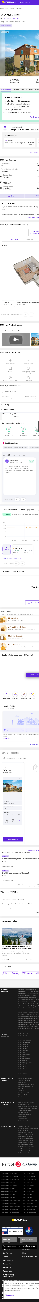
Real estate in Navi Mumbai (10, 1207)
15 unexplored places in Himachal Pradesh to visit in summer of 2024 (17, 947)
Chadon (12, 8)
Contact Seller (13, 839)
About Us (6, 1250)
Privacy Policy (8, 1264)
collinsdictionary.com (29, 1257)
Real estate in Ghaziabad (10, 1213)
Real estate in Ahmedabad (10, 1201)
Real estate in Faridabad (9, 1210)
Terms (5, 1257)
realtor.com (26, 1250)
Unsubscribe (7, 1271)
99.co (24, 1253)
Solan (6, 8)
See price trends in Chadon (11, 558)
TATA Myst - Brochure (10, 973)
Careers (6, 1246)
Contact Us (7, 1267)
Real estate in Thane (8, 1204)
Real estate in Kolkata (8, 1197)
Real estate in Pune (8, 1182)
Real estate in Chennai (9, 1185)
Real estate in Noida (8, 1194)
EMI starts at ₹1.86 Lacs (11, 797)
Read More (6, 738)
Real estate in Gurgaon (9, 1191)
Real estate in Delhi (8, 1188)
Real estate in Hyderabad (10, 1179)
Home (2, 8)
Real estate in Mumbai (9, 1173)
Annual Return (8, 1260)
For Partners (7, 1253)
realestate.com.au (28, 1246)
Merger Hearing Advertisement (8, 1275)
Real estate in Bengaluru (9, 1176)
